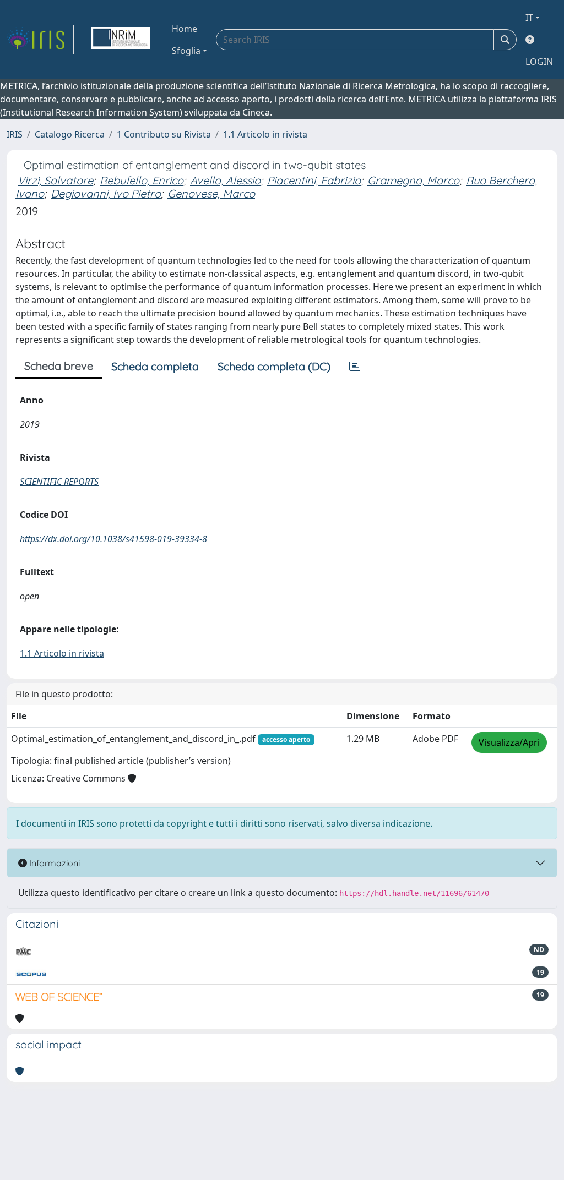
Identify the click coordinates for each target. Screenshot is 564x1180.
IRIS (15, 134)
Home (184, 29)
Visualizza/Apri (509, 742)
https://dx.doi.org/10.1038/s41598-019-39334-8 (113, 539)
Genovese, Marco (211, 193)
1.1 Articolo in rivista (265, 134)
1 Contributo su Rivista (164, 134)
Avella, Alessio (225, 180)
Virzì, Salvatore (55, 180)
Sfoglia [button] (186, 51)
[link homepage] (40, 39)
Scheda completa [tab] (155, 366)
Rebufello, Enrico (141, 180)
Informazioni (53, 862)
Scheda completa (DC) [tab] (274, 366)
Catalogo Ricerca (70, 134)
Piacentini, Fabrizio (314, 180)
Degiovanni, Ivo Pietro (106, 193)
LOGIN (539, 62)
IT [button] (529, 18)
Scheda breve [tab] (58, 366)
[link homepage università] (121, 39)
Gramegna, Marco (413, 180)
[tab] (355, 366)
